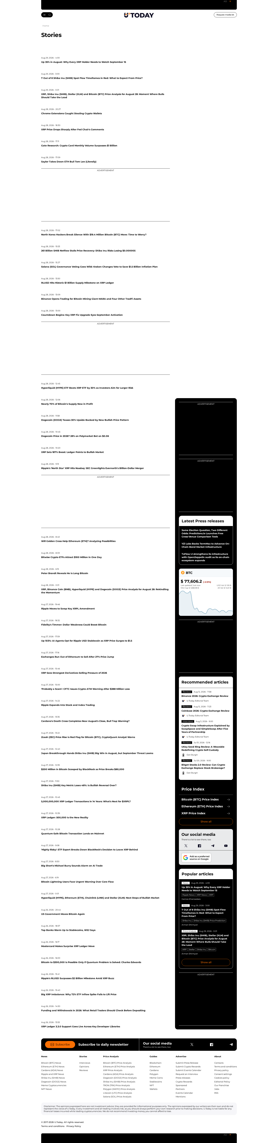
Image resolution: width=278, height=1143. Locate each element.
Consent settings (223, 1074)
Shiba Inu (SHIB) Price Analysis (119, 1081)
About (217, 1056)
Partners (180, 1089)
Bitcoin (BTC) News (51, 1063)
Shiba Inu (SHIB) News (53, 1077)
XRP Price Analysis (112, 1070)
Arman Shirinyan (190, 925)
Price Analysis (189, 931)
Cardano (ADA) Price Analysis (118, 1074)
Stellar (192, 949)
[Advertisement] (106, 194)
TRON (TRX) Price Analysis (116, 1085)
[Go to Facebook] (199, 846)
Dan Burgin (192, 755)
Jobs (216, 1089)
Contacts (218, 1063)
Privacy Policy (73, 1126)
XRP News (202, 895)
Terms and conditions (225, 1066)
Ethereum (155, 1066)
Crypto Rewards (184, 1081)
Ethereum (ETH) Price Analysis (119, 1066)
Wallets (153, 1089)
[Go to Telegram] (212, 846)
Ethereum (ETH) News (52, 1066)
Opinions (84, 1066)
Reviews (187, 692)
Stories (83, 1056)
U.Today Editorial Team (198, 701)
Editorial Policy (222, 1081)
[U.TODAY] (139, 15)
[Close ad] (230, 1)
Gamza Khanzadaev (191, 899)
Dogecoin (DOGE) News (53, 1081)
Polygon (154, 1074)
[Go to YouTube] (226, 846)
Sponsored (181, 1085)
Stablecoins (156, 1081)
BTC (189, 573)
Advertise (181, 1056)
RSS (216, 1093)
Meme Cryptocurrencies (53, 1085)
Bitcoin (211, 949)
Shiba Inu (186, 920)
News (185, 883)
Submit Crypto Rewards (188, 1066)
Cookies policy (221, 1077)
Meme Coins (156, 1077)
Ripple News (188, 895)
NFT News (46, 1089)
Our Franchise (221, 1085)
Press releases (183, 1077)
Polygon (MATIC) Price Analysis (119, 1089)
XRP (211, 895)
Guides (153, 1056)
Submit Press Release (187, 1063)
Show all (206, 821)
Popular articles (197, 874)
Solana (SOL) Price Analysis (117, 1096)
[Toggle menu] (47, 14)
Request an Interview (187, 1074)
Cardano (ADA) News (52, 1070)
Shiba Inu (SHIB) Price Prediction (209, 920)
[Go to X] (186, 846)
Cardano (154, 1070)
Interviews (188, 721)
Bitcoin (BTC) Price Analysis (117, 1063)
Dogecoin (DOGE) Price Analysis (120, 1077)
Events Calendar (184, 1093)
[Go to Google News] (196, 857)
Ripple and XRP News (52, 1074)
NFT (152, 1085)
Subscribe (63, 1044)
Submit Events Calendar (188, 1070)
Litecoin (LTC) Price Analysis (117, 1093)
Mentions (180, 1096)
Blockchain (156, 1063)
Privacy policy (221, 1070)
